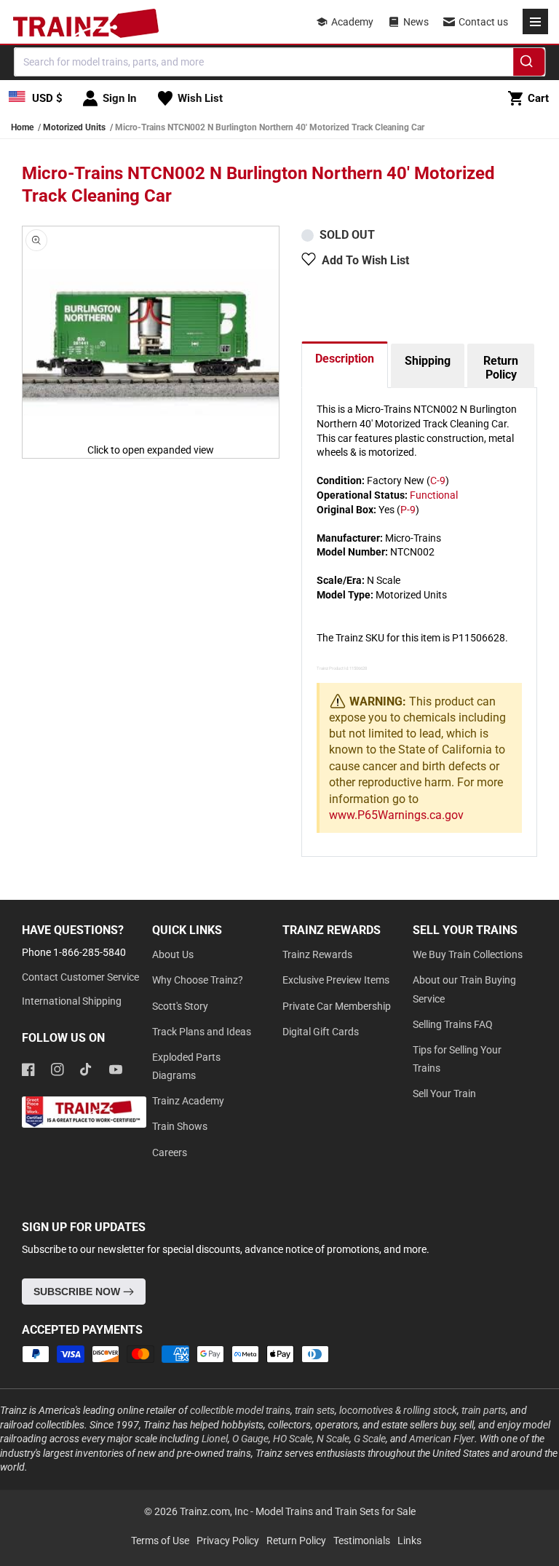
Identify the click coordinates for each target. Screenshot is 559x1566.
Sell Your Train (444, 1093)
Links (409, 1540)
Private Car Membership (336, 1006)
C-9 (437, 480)
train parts (483, 1410)
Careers (169, 1152)
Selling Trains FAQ (453, 1024)
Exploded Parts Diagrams (186, 1066)
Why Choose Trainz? (197, 980)
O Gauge (250, 1438)
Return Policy (500, 367)
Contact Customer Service (80, 977)
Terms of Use (160, 1540)
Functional (434, 495)
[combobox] (279, 61)
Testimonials (361, 1540)
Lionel (215, 1438)
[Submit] (528, 64)
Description (344, 358)
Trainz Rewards (317, 954)
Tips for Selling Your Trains (457, 1059)
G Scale (370, 1438)
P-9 (408, 509)
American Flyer (442, 1438)
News (416, 22)
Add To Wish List (365, 260)
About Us (173, 954)
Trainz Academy (188, 1101)
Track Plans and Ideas (201, 1031)
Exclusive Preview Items (335, 980)
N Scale (333, 1438)
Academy (352, 22)
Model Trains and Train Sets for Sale (335, 1511)
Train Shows (179, 1126)
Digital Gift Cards (320, 1031)
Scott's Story (180, 1006)
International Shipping (72, 1001)
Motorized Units (74, 127)
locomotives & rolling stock (398, 1410)
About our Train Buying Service (464, 989)
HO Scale (292, 1438)
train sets (315, 1410)
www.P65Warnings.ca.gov (396, 815)
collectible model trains (240, 1410)
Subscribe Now (78, 1291)
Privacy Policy (228, 1540)
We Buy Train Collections (468, 954)
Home (22, 127)
